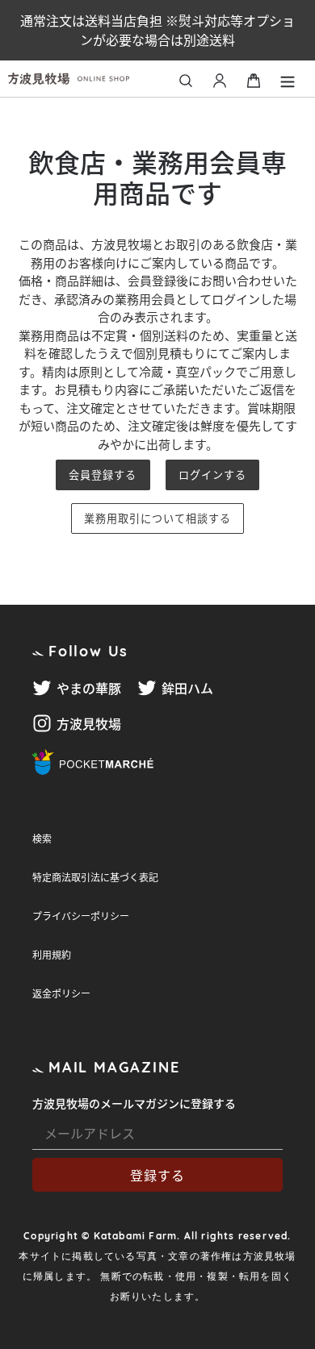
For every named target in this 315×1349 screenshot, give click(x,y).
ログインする (212, 474)
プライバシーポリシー (80, 915)
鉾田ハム (187, 687)
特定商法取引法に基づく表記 (95, 877)
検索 (42, 838)
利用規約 (51, 954)
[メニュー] (287, 78)
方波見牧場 (89, 723)
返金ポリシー (61, 993)
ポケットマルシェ (92, 762)
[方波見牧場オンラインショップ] (84, 79)
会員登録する (102, 474)
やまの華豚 (89, 687)
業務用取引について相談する (158, 518)
